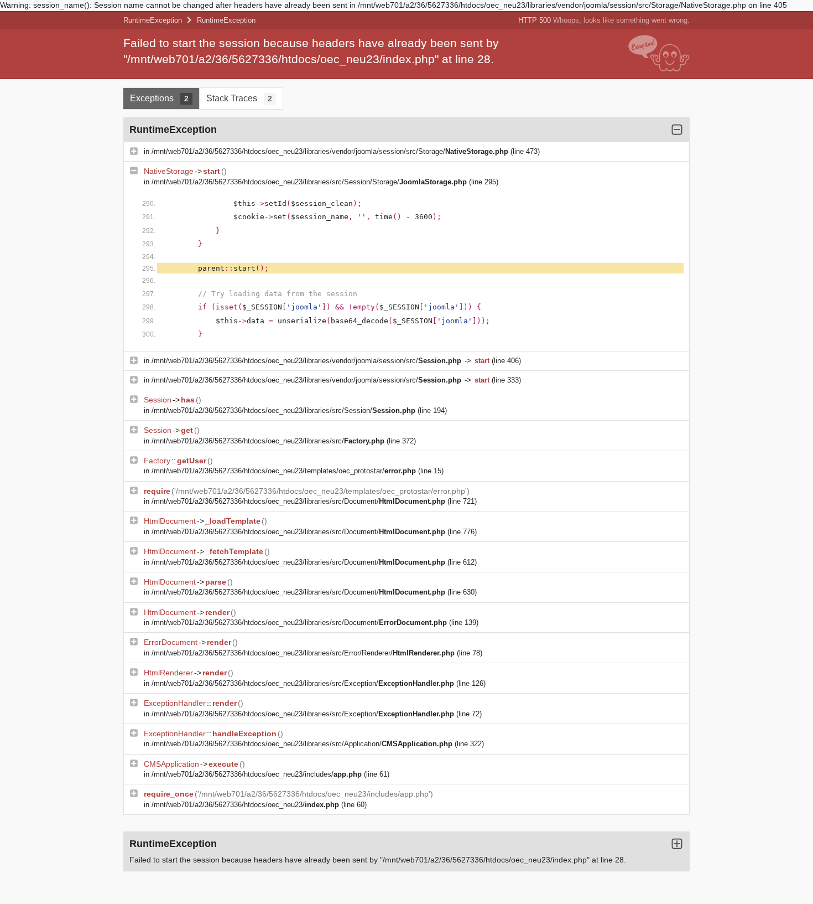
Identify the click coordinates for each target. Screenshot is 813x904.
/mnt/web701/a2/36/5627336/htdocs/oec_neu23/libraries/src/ (268, 441)
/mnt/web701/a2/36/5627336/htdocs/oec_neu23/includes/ (257, 774)
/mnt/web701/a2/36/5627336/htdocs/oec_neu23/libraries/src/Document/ (298, 501)
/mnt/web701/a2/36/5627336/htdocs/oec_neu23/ (245, 804)
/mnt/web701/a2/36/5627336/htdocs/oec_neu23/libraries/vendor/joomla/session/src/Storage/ (330, 151)
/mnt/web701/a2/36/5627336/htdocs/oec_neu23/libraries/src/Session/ (283, 410)
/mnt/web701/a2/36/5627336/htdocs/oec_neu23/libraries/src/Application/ (302, 744)
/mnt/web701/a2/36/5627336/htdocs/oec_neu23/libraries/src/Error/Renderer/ (303, 653)
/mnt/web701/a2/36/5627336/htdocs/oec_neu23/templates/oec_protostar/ (284, 471)
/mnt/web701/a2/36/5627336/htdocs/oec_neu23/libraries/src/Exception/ (303, 683)
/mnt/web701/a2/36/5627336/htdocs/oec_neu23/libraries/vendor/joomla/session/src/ (306, 361)
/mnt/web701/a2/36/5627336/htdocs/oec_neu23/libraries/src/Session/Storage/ (309, 182)
